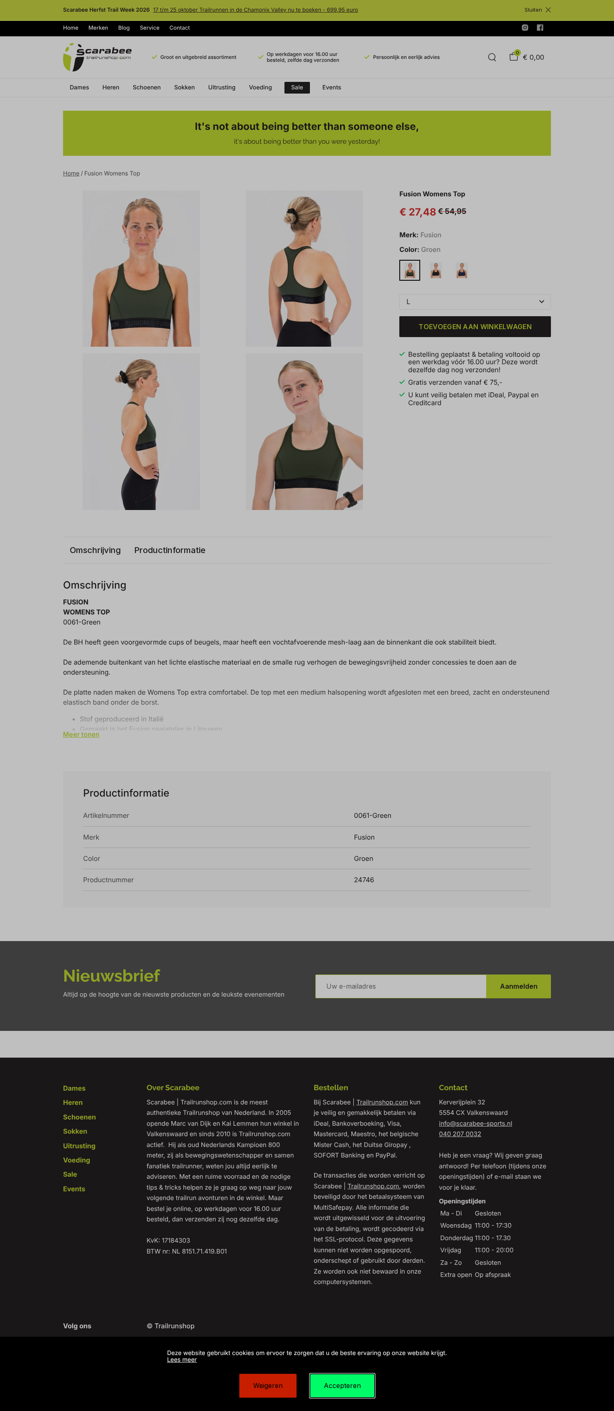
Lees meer (182, 1359)
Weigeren (268, 1385)
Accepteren (342, 1385)
